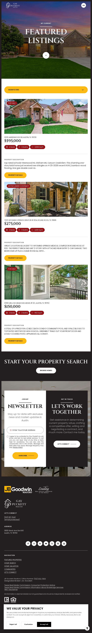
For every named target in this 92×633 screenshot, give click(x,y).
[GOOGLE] (58, 543)
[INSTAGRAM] (34, 543)
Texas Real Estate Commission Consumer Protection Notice (29, 585)
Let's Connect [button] (10, 572)
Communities (9, 569)
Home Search (10, 563)
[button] (67, 444)
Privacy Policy (18, 447)
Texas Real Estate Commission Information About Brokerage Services (33, 587)
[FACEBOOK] (28, 543)
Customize (28, 624)
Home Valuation (11, 566)
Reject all (13, 624)
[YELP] (52, 543)
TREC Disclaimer (11, 589)
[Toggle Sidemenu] (83, 5)
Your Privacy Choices (46, 630)
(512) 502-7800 (40, 579)
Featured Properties (13, 560)
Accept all (44, 624)
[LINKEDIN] (40, 543)
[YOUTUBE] (46, 543)
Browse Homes (46, 370)
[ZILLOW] (64, 543)
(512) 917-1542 (10, 517)
